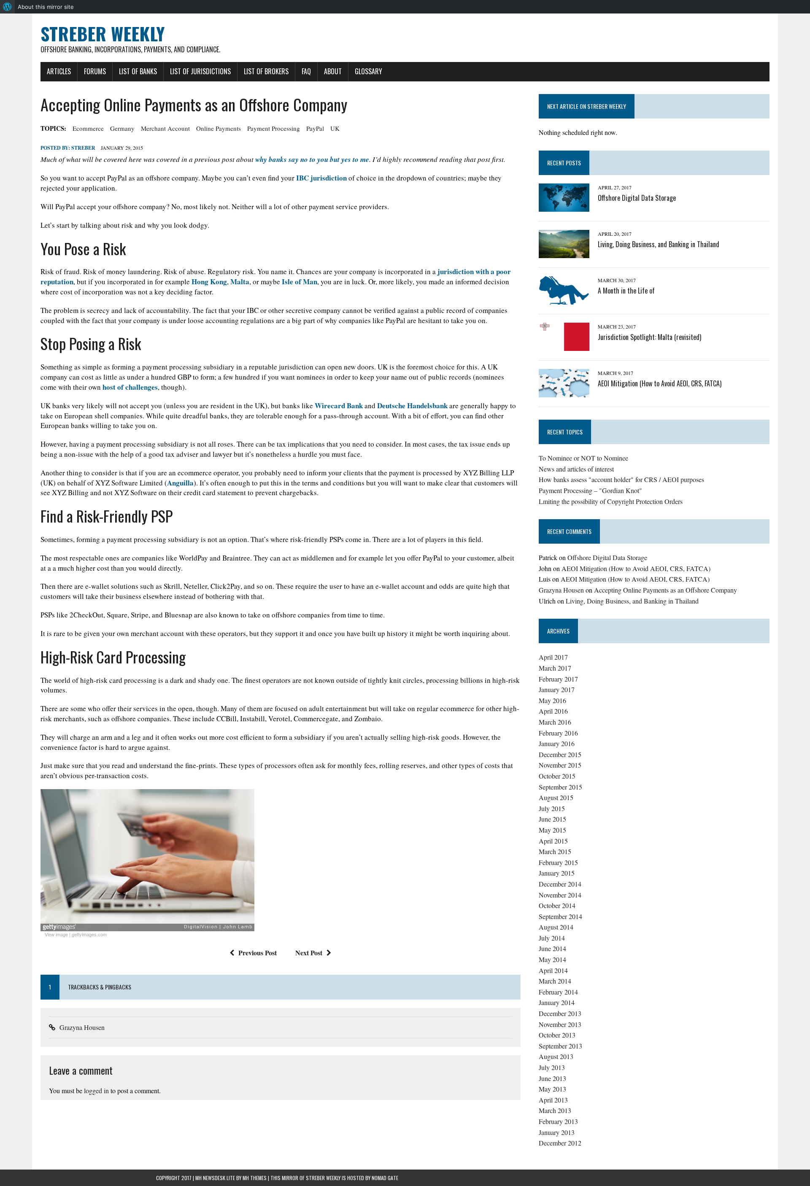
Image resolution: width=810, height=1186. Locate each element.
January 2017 (557, 689)
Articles (59, 71)
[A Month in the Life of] (564, 298)
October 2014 (557, 905)
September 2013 (560, 1045)
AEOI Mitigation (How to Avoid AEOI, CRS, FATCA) (659, 383)
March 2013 (555, 1110)
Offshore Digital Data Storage (637, 198)
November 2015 (560, 764)
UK (335, 128)
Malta (239, 281)
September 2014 (560, 916)
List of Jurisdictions (200, 71)
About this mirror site (46, 6)
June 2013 (552, 1078)
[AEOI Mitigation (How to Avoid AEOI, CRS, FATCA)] (564, 391)
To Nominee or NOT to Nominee (583, 457)
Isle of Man (299, 281)
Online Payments (218, 128)
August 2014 (556, 926)
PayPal (315, 128)
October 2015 (557, 775)
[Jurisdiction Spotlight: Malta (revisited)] (564, 345)
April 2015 (553, 840)
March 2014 (555, 980)
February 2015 (558, 862)
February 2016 (558, 732)
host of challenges (130, 387)
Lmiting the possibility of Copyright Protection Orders (611, 501)
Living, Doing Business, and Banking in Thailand (658, 244)
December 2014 (560, 883)
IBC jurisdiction (321, 178)
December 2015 (560, 754)
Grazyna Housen (82, 1027)
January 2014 (557, 1002)
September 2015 (560, 786)
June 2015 (552, 818)
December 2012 (560, 1142)
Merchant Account (165, 128)
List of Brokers (266, 71)
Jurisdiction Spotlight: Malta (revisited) (649, 337)
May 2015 (552, 829)
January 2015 (557, 872)
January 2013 (557, 1132)
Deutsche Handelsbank (412, 405)
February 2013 (558, 1121)
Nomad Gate (385, 1177)
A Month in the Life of (626, 291)
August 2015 (556, 797)
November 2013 (560, 1024)
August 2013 (556, 1056)
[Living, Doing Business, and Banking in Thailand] (564, 252)
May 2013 (552, 1088)
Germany (122, 128)
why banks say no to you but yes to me (312, 159)
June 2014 (552, 948)
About (333, 71)
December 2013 (560, 1013)
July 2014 (552, 937)
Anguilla (180, 482)
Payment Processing (273, 128)
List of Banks (138, 71)
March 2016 (555, 721)
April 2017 (553, 656)
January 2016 (557, 743)
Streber (83, 147)
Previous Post (257, 952)
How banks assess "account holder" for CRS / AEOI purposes (621, 479)
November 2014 (560, 894)
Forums (95, 71)
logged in (96, 1090)
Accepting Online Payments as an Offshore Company (665, 589)
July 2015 (552, 808)
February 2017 (558, 678)
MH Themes (255, 1177)
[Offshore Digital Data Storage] (564, 206)
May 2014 (552, 959)
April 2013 (553, 1099)
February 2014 (558, 991)
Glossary (368, 71)
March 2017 (555, 667)
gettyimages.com (89, 934)
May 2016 (552, 700)
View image (56, 934)
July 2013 (552, 1067)
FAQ (306, 71)
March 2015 (555, 851)
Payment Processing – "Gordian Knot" (590, 490)
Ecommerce (88, 128)
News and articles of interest (576, 468)
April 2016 (553, 710)
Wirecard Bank (339, 405)
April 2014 (553, 970)
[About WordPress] (7, 6)
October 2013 (557, 1034)
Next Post (308, 952)
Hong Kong (209, 281)
